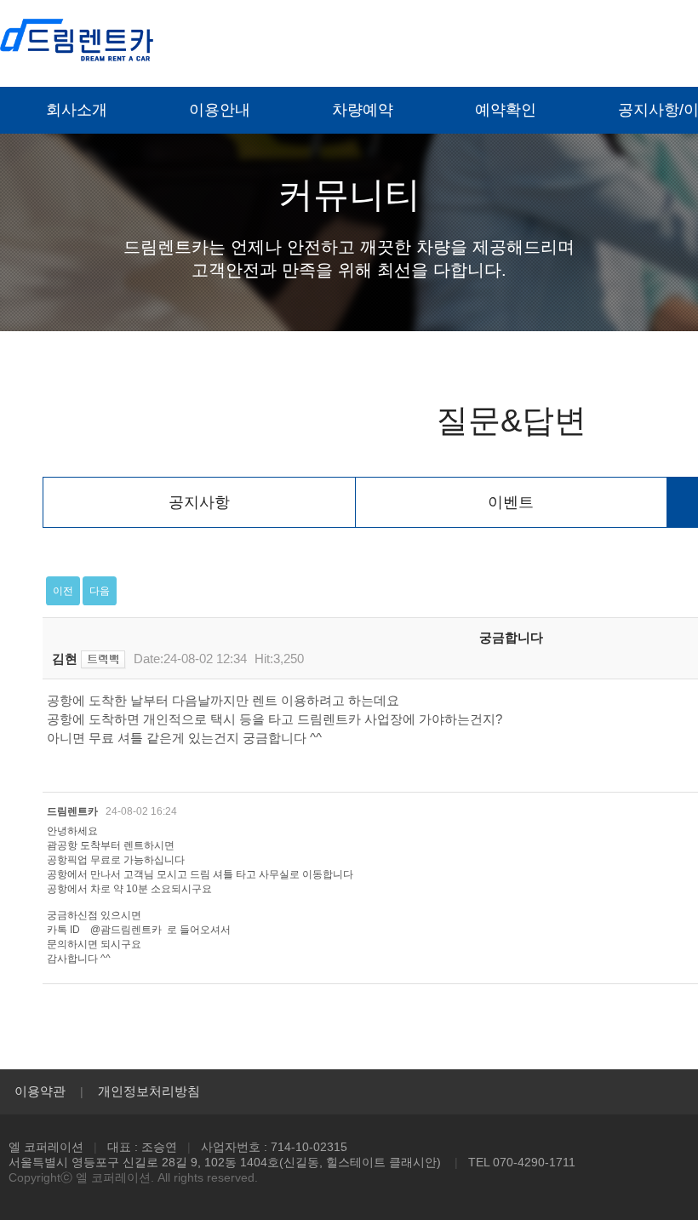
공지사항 (199, 502)
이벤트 (511, 502)
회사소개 (76, 109)
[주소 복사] (103, 659)
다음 (99, 591)
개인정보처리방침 (149, 1091)
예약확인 (505, 109)
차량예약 (362, 109)
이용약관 (40, 1091)
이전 (63, 591)
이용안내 (219, 109)
